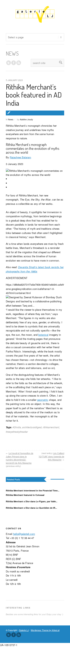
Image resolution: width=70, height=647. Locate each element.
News (10, 119)
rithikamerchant (51, 427)
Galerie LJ (24, 630)
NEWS (12, 53)
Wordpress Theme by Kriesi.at (45, 630)
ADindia (16, 427)
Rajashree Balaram (20, 157)
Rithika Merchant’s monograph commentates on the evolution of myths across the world (32, 148)
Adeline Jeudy (26, 119)
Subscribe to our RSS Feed (18, 634)
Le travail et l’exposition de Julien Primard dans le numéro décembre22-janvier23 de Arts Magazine (19, 458)
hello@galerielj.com (24, 534)
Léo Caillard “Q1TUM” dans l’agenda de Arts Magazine (51, 456)
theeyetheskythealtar (17, 431)
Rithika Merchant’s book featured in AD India (34, 95)
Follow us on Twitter (8, 62)
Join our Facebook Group (13, 62)
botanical (43, 335)
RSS (18, 62)
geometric (42, 400)
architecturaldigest (32, 427)
